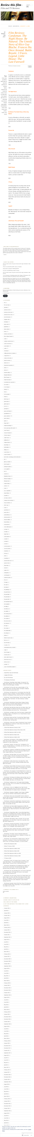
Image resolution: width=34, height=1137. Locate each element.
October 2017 (6, 1050)
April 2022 (6, 922)
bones (5, 331)
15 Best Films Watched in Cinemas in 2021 (12, 727)
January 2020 (6, 985)
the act (5, 579)
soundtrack (6, 558)
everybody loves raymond (9, 382)
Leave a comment (30, 66)
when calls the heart (8, 657)
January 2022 (6, 929)
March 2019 (6, 1009)
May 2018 (6, 1033)
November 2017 (7, 1048)
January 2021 (6, 956)
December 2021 (7, 932)
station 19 (6, 570)
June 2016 (6, 1089)
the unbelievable (7, 630)
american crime (7, 309)
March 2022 (6, 925)
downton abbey (7, 372)
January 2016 (6, 1101)
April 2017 (6, 1064)
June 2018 (6, 1031)
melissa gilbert (4, 104)
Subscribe (6, 288)
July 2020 (6, 970)
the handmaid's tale (7, 601)
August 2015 (6, 1113)
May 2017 (6, 1062)
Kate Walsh (6, 444)
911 (5, 302)
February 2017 (7, 1069)
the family (6, 587)
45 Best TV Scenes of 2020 (9, 846)
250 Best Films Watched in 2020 (10, 843)
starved (5, 567)
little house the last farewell (4, 101)
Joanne (14, 65)
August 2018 (6, 1026)
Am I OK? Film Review (8, 677)
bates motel (6, 324)
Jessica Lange (7, 435)
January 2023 (6, 913)
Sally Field (6, 534)
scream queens (7, 546)
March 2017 (6, 1067)
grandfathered (6, 413)
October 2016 (6, 1079)
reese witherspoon (7, 526)
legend (5, 96)
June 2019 (6, 1002)
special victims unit (7, 560)
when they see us (7, 659)
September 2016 (7, 1081)
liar (4, 459)
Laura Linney (6, 452)
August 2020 (6, 968)
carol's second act (7, 343)
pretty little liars (7, 514)
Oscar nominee (7, 502)
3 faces (3, 78)
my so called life (7, 490)
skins (5, 555)
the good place (7, 596)
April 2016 (6, 1093)
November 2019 (7, 990)
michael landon (4, 105)
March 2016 (6, 1096)
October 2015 (6, 1108)
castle (5, 348)
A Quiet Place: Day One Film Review (11, 672)
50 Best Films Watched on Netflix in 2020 (12, 848)
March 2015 (6, 1125)
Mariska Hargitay (7, 478)
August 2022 (6, 917)
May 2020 (6, 975)
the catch (6, 584)
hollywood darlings (7, 425)
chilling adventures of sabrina (9, 353)
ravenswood (6, 524)
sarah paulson (7, 536)
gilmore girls (6, 403)
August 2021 (6, 939)
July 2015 (6, 1115)
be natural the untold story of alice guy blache (4, 84)
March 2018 (6, 1038)
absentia (5, 307)
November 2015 (7, 1105)
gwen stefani (6, 418)
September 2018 (7, 1023)
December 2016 (7, 1074)
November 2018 (7, 1019)
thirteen (5, 635)
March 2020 (6, 980)
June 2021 (6, 944)
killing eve (6, 449)
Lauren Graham (7, 454)
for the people (6, 394)
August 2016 (6, 1084)
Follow (5, 295)
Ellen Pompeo (6, 377)
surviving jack (6, 575)
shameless (6, 550)
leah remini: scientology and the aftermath (12, 456)
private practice (7, 517)
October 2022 (6, 915)
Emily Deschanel (7, 379)
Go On (5, 406)
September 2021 (7, 937)
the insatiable (6, 604)
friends (5, 396)
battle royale (3, 81)
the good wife (6, 599)
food (5, 391)
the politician (6, 616)
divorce (5, 370)
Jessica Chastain (7, 432)
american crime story (8, 312)
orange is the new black (8, 500)
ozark (5, 507)
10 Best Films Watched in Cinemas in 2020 (12, 855)
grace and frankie (7, 411)
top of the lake (6, 642)
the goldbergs (6, 589)
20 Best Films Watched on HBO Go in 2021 (12, 732)
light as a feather (7, 461)
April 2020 (6, 978)
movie (3, 107)
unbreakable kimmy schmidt (9, 647)
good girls (6, 408)
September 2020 (7, 966)
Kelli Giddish (6, 447)
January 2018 (6, 1043)
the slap (5, 625)
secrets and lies (7, 548)
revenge (5, 529)
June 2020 (6, 973)
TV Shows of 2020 (7, 858)
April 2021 (6, 949)
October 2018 (6, 1021)
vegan (5, 649)
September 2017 (7, 1052)
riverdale (5, 531)
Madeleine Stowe (7, 476)
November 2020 (7, 961)
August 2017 (6, 1055)
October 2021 (6, 934)
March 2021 (6, 951)
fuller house (6, 399)
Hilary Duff (6, 423)
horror (2, 96)
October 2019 (6, 992)
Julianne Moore (7, 442)
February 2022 (7, 927)
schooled (6, 541)
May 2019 (6, 1004)
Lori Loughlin (6, 468)
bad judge (6, 321)
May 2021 (6, 946)
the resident (6, 618)
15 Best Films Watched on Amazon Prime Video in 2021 (14, 729)
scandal (5, 538)
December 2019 (7, 987)
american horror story (8, 314)
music (5, 488)
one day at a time (7, 497)
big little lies (6, 326)
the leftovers (6, 608)
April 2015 (6, 1122)
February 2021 (7, 954)
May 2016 (6, 1091)
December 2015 (7, 1103)
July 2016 (6, 1086)
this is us (6, 640)
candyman (3, 89)
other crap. (6, 505)
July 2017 (6, 1057)
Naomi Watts (6, 493)
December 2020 (7, 958)
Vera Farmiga (6, 652)
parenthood (6, 509)
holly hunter (4, 94)
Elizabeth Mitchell (7, 374)
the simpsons (6, 623)
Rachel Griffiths (7, 519)
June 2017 (6, 1060)
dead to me (6, 362)
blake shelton (6, 329)
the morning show (7, 613)
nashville (5, 495)
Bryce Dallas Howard (8, 336)
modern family (6, 483)
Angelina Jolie (6, 319)
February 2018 (7, 1040)
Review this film (11, 5)
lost (4, 471)
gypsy (5, 420)
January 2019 (6, 1014)
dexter (5, 367)
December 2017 (7, 1045)
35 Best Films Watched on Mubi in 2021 (11, 734)
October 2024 (6, 908)
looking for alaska (7, 466)
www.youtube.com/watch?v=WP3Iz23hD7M (11, 268)
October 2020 (6, 963)
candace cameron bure (8, 341)
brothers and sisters (8, 333)
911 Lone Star (6, 304)
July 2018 (6, 1028)
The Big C (6, 582)
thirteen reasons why (8, 637)
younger (5, 664)
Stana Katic (6, 565)
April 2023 (6, 910)
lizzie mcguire (6, 464)
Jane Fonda (6, 430)
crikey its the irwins (7, 358)
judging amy (6, 440)
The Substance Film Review (9, 679)
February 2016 (7, 1098)
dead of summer (7, 360)
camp (5, 338)
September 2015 (7, 1110)
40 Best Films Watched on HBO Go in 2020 (12, 853)
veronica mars (7, 654)
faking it (5, 389)
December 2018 (7, 1016)
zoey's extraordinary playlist (9, 666)
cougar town (6, 355)
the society (6, 628)
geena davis (6, 401)
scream (5, 543)
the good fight (6, 594)
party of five (6, 512)
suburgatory (6, 572)
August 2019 (6, 997)
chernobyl (6, 350)
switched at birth (7, 577)
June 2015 (6, 1118)
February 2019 (7, 1011)
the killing (6, 606)
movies (18, 65)
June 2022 (6, 920)
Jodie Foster (6, 437)
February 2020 (7, 982)
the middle (6, 611)
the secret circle (7, 620)
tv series (5, 645)
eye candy (6, 384)
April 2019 (6, 1007)
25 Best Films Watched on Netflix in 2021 (12, 737)
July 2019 (6, 999)
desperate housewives (8, 365)
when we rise (6, 661)
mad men (6, 473)
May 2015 (6, 1120)
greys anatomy (7, 415)
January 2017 (6, 1072)
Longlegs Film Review (8, 675)
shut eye (5, 553)
